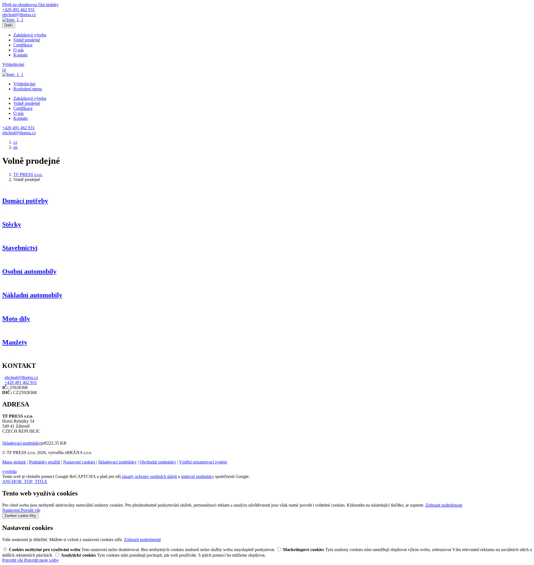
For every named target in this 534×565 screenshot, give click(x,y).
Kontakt (20, 55)
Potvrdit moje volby (41, 560)
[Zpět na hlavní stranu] (12, 19)
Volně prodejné (26, 40)
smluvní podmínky (197, 476)
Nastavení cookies (79, 462)
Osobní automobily (29, 271)
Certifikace (23, 45)
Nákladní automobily (32, 295)
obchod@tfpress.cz (21, 377)
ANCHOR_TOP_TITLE (24, 481)
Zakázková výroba (29, 35)
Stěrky (11, 224)
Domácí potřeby (25, 200)
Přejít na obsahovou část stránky (30, 4)
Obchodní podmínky (158, 462)
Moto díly (16, 318)
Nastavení (11, 510)
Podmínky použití (44, 462)
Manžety (14, 342)
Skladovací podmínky (117, 462)
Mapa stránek (14, 462)
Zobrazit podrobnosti (444, 505)
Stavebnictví (20, 247)
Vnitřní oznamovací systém (203, 462)
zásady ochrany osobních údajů (149, 476)
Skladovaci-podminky (21, 443)
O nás (18, 50)
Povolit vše (30, 510)
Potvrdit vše (13, 560)
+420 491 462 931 (20, 382)
